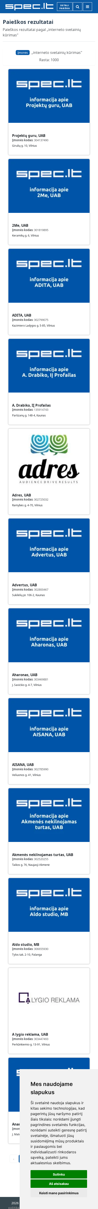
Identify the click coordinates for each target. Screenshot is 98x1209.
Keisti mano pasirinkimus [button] (59, 1193)
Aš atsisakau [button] (59, 1184)
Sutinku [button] (59, 1174)
